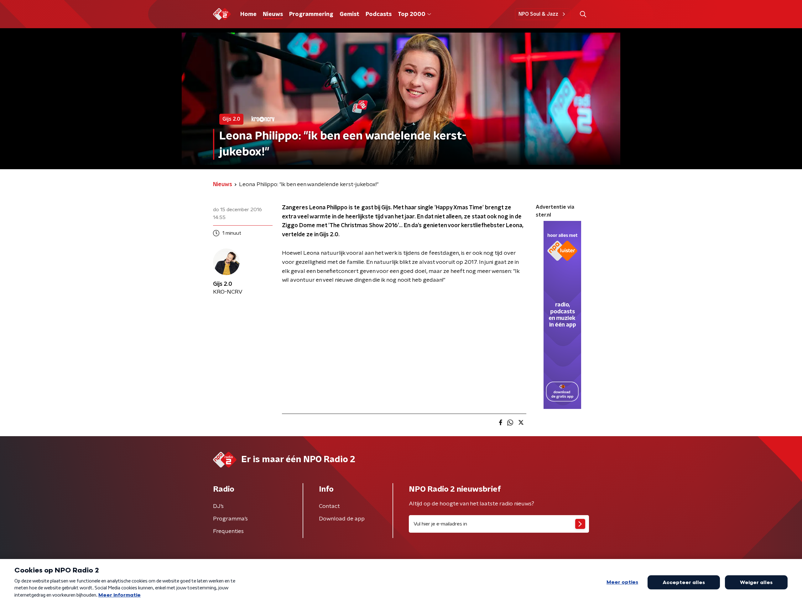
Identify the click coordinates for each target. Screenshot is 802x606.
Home (248, 14)
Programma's (230, 519)
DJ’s (218, 506)
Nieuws (273, 14)
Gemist (349, 14)
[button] (583, 14)
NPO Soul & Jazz (538, 14)
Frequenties (228, 531)
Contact (329, 506)
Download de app (342, 519)
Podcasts (379, 14)
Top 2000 (411, 14)
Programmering (311, 14)
